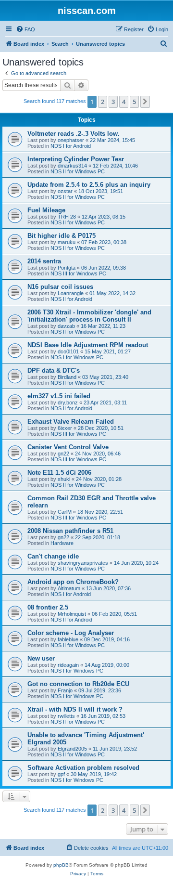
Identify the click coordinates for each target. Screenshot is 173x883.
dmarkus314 (72, 166)
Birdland (67, 377)
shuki (64, 479)
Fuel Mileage (46, 210)
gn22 (63, 453)
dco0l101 (68, 351)
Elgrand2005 (72, 749)
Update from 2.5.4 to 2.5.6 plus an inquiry (88, 184)
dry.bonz (68, 402)
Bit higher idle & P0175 (61, 235)
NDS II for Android (71, 299)
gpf (61, 774)
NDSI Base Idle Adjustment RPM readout (87, 345)
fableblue (68, 639)
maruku (66, 242)
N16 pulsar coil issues (60, 286)
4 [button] (123, 101)
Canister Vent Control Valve (68, 447)
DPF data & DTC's (53, 370)
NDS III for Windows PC (78, 273)
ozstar (65, 191)
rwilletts (66, 716)
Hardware (62, 543)
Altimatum (69, 588)
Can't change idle (53, 556)
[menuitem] (25, 29)
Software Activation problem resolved (83, 767)
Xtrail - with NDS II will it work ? (75, 709)
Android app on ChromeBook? (73, 581)
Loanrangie (71, 293)
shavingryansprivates (83, 563)
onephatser (71, 140)
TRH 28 (67, 217)
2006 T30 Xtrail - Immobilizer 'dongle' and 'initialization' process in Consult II (89, 316)
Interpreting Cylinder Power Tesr (75, 159)
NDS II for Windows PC (77, 171)
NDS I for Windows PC (76, 357)
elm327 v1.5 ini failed (58, 396)
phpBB (61, 865)
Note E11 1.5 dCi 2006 (59, 472)
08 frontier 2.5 (47, 607)
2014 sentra (44, 261)
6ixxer (65, 428)
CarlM (65, 512)
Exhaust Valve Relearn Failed (70, 421)
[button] (145, 101)
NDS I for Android (70, 146)
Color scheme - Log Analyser (70, 632)
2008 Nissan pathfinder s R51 (70, 530)
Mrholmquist (72, 614)
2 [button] (102, 101)
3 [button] (113, 101)
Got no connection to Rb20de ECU (78, 684)
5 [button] (134, 101)
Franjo (65, 690)
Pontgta (66, 268)
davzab (66, 326)
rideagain (68, 665)
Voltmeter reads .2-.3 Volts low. (73, 133)
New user (41, 658)
